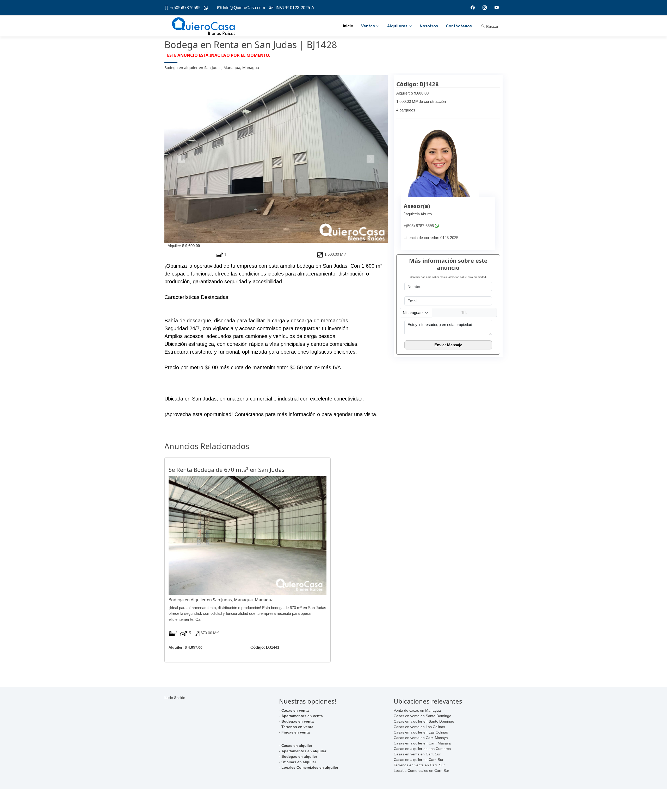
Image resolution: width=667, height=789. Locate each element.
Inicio (348, 26)
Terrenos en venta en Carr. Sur (419, 765)
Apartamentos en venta (302, 716)
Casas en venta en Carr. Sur (417, 754)
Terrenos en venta (297, 727)
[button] (181, 159)
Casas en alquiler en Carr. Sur (418, 759)
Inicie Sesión (174, 698)
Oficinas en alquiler (298, 762)
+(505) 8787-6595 (419, 226)
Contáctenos (459, 26)
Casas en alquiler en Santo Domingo (424, 721)
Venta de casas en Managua (417, 710)
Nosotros (429, 26)
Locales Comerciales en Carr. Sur (421, 770)
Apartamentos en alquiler (303, 751)
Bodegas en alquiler (299, 756)
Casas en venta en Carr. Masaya (421, 738)
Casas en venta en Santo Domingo (422, 716)
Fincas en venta (295, 732)
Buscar (491, 26)
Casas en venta (295, 710)
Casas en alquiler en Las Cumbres (422, 749)
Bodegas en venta (297, 721)
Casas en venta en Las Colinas (419, 727)
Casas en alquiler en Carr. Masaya (422, 743)
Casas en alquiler (296, 745)
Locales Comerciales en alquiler (309, 767)
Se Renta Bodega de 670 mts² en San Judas (227, 469)
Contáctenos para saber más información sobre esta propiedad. (448, 276)
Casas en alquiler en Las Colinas (421, 732)
